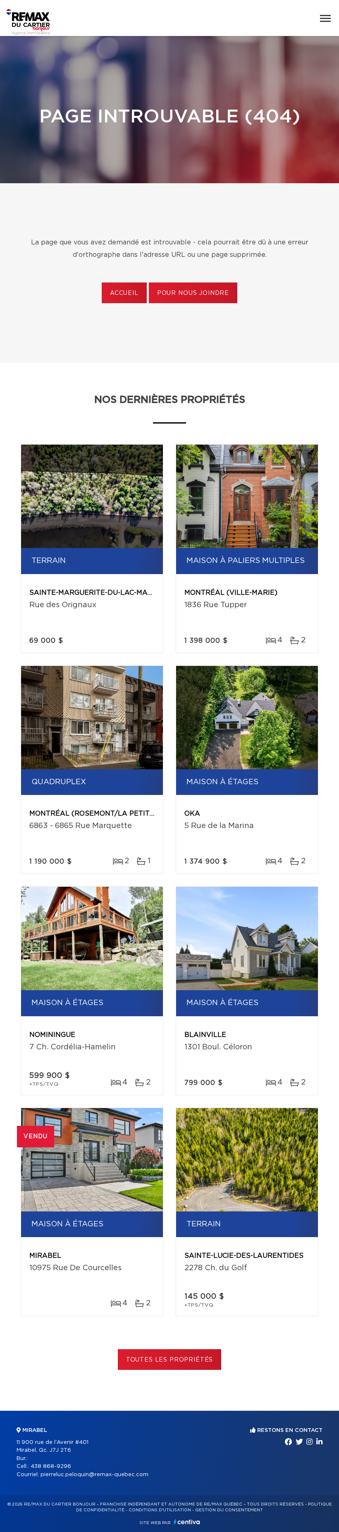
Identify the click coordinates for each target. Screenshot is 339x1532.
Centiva (187, 1522)
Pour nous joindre (193, 293)
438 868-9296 (51, 1466)
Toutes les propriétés (169, 1360)
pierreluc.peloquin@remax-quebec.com (94, 1474)
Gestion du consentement (229, 1510)
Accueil (124, 293)
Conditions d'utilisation (160, 1510)
